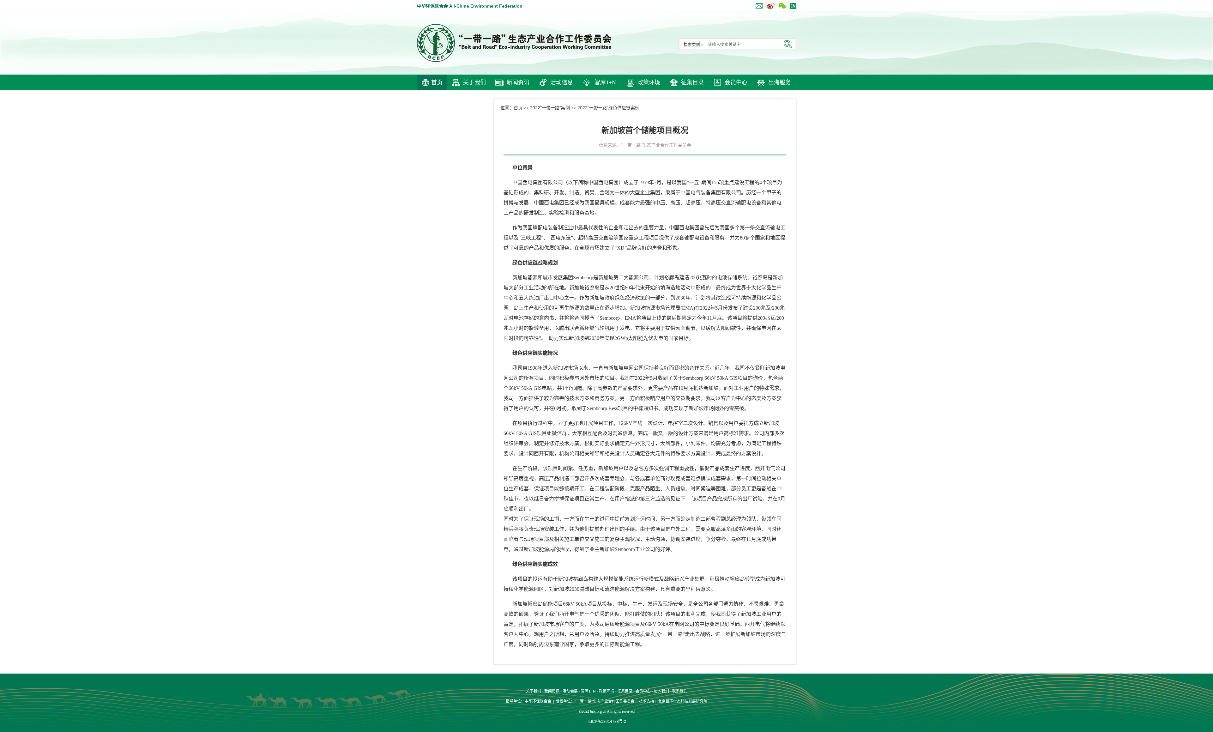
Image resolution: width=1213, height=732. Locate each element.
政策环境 (648, 82)
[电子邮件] (757, 4)
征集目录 (692, 82)
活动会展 (570, 691)
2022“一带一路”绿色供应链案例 (608, 107)
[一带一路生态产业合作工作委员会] (515, 43)
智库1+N (605, 82)
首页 (437, 82)
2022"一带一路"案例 (550, 107)
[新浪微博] (769, 4)
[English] (791, 4)
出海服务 (779, 82)
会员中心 (736, 82)
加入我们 (661, 691)
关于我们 (474, 82)
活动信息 (561, 82)
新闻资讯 (518, 82)
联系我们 (679, 691)
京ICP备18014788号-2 (606, 721)
